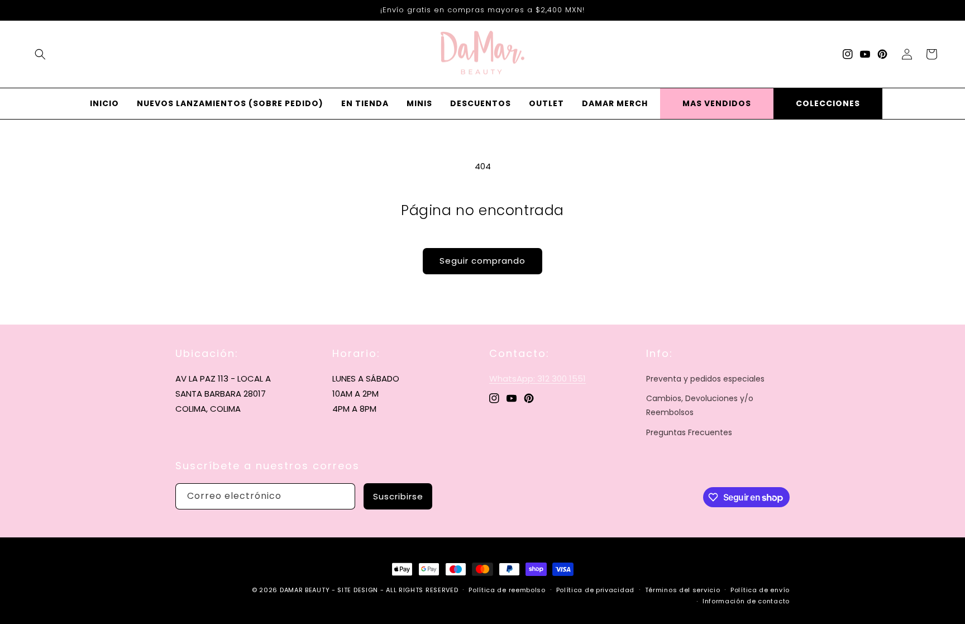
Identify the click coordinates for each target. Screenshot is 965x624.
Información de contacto (746, 601)
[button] (40, 54)
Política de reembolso (507, 589)
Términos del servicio (682, 589)
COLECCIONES (828, 103)
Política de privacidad (595, 589)
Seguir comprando (482, 260)
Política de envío (760, 589)
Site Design (357, 589)
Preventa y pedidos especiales (705, 378)
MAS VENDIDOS (716, 103)
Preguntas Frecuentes (689, 432)
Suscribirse (398, 496)
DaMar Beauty (304, 589)
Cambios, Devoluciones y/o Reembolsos (699, 405)
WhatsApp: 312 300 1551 (537, 378)
